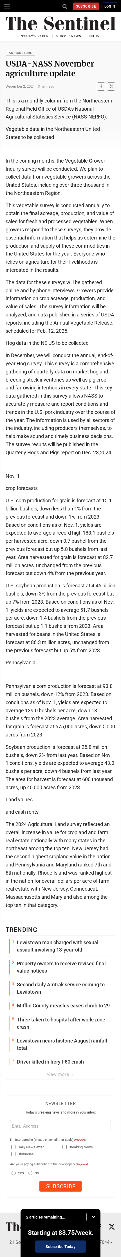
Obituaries (25, 1154)
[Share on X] (111, 86)
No (36, 1173)
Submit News (68, 36)
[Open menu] (7, 6)
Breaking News (81, 1147)
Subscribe (86, 6)
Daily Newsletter (30, 1147)
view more (58, 1074)
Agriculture (20, 53)
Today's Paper (34, 36)
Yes (20, 1173)
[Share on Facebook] (101, 86)
